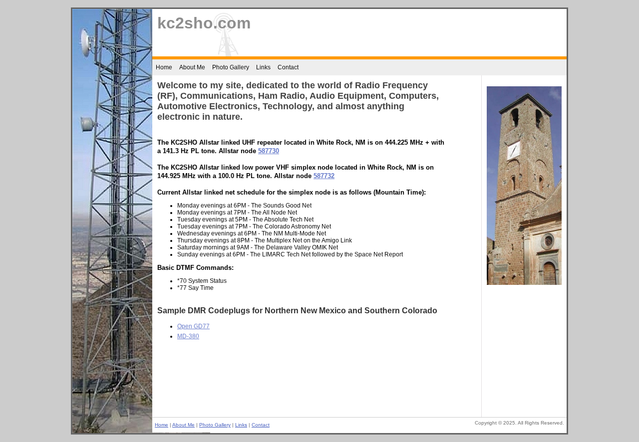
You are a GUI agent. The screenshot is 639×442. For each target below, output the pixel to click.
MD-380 (188, 336)
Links (263, 67)
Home (164, 67)
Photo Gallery (230, 67)
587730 (268, 151)
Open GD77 (193, 326)
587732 (324, 176)
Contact (288, 67)
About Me (192, 67)
